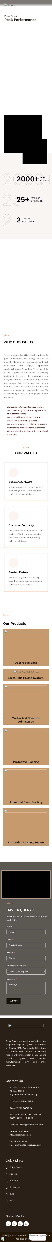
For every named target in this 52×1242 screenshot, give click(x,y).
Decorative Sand (26, 662)
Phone (9, 953)
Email (9, 939)
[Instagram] (26, 1223)
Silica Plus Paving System (25, 678)
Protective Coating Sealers (26, 842)
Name (9, 926)
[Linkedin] (14, 1223)
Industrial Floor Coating (26, 802)
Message (10, 979)
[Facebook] (8, 1223)
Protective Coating (26, 762)
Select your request (16, 965)
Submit (13, 1000)
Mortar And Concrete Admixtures (26, 719)
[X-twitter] (20, 1223)
